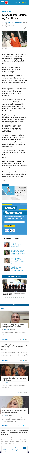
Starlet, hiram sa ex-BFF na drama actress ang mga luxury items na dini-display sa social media (14, 432)
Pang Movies (7, 11)
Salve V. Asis (5, 382)
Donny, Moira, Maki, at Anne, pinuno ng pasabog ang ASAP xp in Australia (14, 346)
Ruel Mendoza (18, 22)
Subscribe (24, 2)
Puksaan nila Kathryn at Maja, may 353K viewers (14, 379)
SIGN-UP (9, 226)
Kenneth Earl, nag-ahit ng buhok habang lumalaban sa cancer (13, 326)
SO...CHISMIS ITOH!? (8, 22)
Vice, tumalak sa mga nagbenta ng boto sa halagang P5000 (14, 411)
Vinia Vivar (5, 415)
